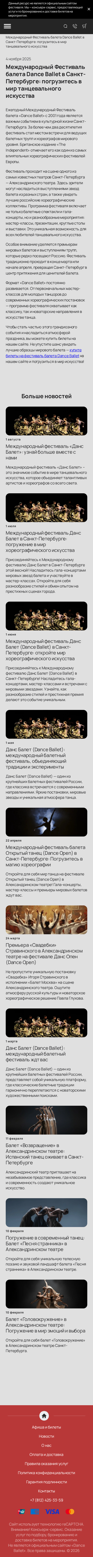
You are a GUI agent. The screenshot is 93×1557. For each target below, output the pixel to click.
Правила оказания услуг (46, 1463)
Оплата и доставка (46, 1454)
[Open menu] (7, 26)
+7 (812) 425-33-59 (46, 1500)
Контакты (46, 1491)
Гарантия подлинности (46, 1481)
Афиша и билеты (46, 1427)
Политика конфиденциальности (46, 1472)
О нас (46, 1445)
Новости (46, 1436)
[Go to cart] (84, 26)
